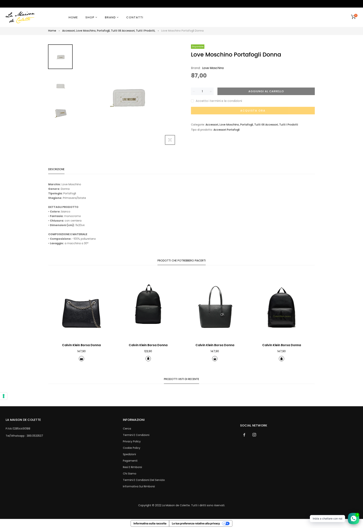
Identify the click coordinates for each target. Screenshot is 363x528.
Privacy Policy (132, 441)
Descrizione (56, 169)
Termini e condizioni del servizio (144, 480)
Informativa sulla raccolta (149, 523)
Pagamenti (130, 461)
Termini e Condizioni (136, 435)
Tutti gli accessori (123, 31)
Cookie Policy (131, 448)
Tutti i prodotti (145, 31)
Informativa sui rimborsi (139, 486)
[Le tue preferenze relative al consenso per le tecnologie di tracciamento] (3, 396)
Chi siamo (129, 473)
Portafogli (103, 31)
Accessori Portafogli (226, 130)
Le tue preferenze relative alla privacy (196, 523)
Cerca (127, 428)
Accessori (68, 31)
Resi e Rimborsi (132, 467)
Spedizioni (129, 454)
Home (52, 31)
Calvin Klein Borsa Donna (81, 345)
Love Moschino (86, 31)
